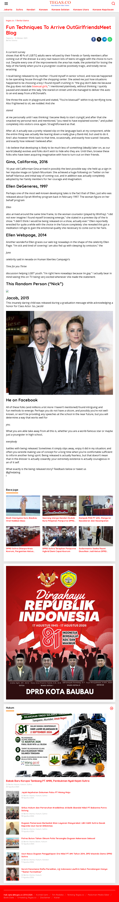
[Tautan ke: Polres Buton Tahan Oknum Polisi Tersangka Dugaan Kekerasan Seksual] (12, 843)
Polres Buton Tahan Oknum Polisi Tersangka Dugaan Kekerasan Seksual (58, 838)
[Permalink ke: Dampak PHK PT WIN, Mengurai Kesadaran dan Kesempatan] (96, 505)
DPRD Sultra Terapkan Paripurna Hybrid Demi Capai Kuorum (59, 549)
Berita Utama (11, 40)
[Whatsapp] (110, 39)
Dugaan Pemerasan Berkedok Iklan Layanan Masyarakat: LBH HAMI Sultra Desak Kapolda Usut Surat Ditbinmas (63, 824)
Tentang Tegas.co (75, 894)
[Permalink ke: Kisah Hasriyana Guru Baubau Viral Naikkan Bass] (23, 505)
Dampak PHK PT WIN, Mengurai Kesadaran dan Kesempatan (95, 519)
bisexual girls (39, 86)
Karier (57, 897)
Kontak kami (42, 894)
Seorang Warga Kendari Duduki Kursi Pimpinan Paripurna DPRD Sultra (58, 519)
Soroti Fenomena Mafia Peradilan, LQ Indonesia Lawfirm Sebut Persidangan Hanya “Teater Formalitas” (64, 870)
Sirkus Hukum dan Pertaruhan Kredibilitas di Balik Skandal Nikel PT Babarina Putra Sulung (64, 809)
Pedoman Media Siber (98, 894)
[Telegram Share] (104, 39)
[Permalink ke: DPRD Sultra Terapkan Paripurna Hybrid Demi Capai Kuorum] (59, 536)
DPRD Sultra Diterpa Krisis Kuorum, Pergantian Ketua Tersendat (19, 550)
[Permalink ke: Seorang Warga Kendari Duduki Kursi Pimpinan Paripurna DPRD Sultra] (59, 505)
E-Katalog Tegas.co (27, 897)
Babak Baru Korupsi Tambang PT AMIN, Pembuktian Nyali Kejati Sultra (47, 780)
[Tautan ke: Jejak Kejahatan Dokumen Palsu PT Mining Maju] (12, 797)
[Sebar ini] (93, 39)
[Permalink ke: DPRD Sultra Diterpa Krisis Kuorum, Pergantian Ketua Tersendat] (23, 536)
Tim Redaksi (58, 894)
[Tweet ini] (99, 39)
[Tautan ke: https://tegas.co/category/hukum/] (111, 708)
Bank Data (9, 897)
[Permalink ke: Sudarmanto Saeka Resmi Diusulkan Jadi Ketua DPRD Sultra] (96, 536)
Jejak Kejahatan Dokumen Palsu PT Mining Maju (45, 792)
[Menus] (6, 3)
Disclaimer (45, 897)
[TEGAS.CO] (60, 3)
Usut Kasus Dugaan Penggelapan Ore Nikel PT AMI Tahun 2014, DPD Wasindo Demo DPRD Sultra (66, 855)
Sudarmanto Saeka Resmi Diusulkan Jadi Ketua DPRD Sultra (92, 550)
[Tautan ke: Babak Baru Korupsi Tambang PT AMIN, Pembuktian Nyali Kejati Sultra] (59, 745)
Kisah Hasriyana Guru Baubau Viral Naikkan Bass (21, 519)
